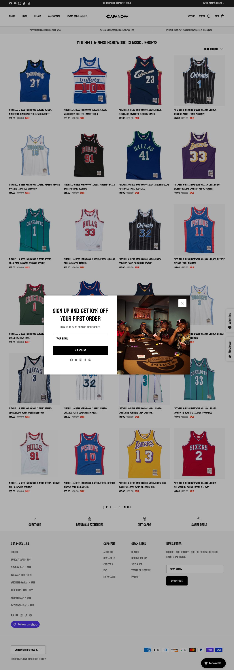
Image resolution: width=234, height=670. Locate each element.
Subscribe (80, 350)
